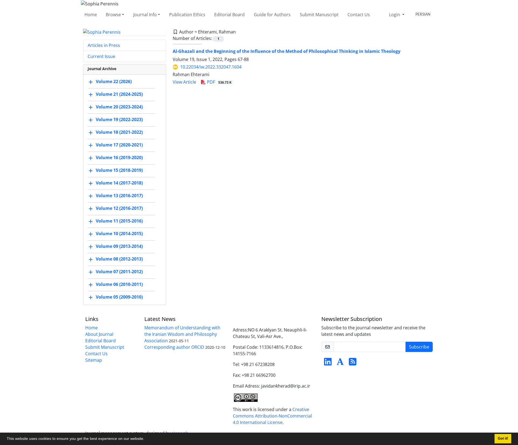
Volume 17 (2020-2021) (119, 145)
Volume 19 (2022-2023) (119, 120)
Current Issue (101, 56)
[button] (146, 439)
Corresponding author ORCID (174, 347)
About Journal (99, 334)
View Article (184, 82)
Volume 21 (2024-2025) (119, 94)
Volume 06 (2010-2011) (119, 284)
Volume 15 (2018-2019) (119, 170)
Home (90, 15)
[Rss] (352, 363)
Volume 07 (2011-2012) (119, 272)
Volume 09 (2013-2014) (119, 246)
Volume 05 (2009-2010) (119, 297)
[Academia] (340, 363)
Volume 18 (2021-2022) (119, 132)
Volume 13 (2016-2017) (119, 196)
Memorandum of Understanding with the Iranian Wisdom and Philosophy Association (182, 334)
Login (395, 15)
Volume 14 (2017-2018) (119, 183)
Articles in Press (104, 45)
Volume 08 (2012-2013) (119, 259)
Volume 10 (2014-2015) (119, 234)
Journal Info (145, 15)
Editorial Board (229, 15)
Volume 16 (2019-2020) (119, 158)
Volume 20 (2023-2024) (119, 107)
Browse (113, 15)
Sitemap (93, 360)
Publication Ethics (187, 15)
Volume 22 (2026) (114, 82)
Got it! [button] (503, 438)
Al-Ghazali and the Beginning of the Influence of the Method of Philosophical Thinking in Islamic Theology (286, 51)
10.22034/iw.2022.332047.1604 (210, 67)
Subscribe (419, 347)
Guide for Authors (272, 15)
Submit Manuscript (319, 15)
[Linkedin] (327, 363)
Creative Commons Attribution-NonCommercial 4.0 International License (272, 415)
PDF (218, 82)
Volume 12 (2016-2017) (119, 208)
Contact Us (358, 15)
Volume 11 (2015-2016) (119, 221)
